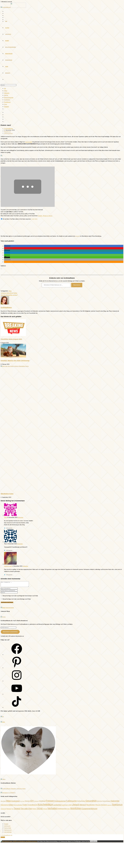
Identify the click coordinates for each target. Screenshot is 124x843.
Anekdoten (15, 801)
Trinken (34, 808)
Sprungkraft (3, 808)
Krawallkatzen (32, 805)
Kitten (11, 805)
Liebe (69, 805)
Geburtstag (81, 801)
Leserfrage (65, 805)
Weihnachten (62, 809)
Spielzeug (117, 804)
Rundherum (7, 102)
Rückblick (104, 805)
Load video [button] (34, 219)
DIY (32, 801)
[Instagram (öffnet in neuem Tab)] (5, 15)
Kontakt (6, 824)
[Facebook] (16, 654)
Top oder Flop (26, 808)
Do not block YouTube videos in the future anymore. (16, 219)
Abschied (3, 801)
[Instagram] (16, 681)
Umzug (45, 808)
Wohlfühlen (7, 99)
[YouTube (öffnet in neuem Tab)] (5, 17)
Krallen (25, 805)
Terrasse (8, 808)
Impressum (7, 826)
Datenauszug (7, 830)
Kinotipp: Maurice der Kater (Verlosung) (15, 360)
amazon (77, 236)
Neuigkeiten (90, 805)
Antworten (20, 517)
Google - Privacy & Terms (45, 215)
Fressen (50, 801)
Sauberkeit (109, 804)
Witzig (68, 808)
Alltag (5, 90)
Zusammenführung (89, 808)
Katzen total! (28, 142)
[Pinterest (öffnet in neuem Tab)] (5, 13)
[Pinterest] (16, 667)
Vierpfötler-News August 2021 (11, 339)
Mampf (6, 95)
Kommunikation (18, 805)
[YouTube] (16, 694)
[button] (7, 246)
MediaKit (6, 106)
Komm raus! (120, 129)
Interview (99, 801)
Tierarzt (17, 808)
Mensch (83, 805)
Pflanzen (98, 805)
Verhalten (52, 808)
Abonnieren (76, 285)
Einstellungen (93, 841)
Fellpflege (42, 801)
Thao (5, 517)
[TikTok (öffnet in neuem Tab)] (5, 121)
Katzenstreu (4, 805)
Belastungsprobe (8, 97)
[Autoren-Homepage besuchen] (5, 304)
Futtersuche (71, 801)
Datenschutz (7, 828)
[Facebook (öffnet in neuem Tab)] (5, 11)
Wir (5, 88)
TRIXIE (40, 808)
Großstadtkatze (8, 128)
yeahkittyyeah (8, 566)
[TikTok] (16, 707)
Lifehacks (6, 93)
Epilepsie (36, 801)
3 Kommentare (8, 133)
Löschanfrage (8, 832)
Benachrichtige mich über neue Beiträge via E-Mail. (17, 599)
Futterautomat (60, 801)
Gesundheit (90, 801)
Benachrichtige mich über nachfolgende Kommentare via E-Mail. (20, 595)
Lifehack (75, 805)
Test (12, 808)
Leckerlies (57, 805)
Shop (5, 104)
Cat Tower (22, 801)
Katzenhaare (106, 801)
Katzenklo (115, 801)
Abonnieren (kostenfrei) (10, 632)
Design (27, 801)
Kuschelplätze (45, 804)
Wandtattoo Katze (7, 494)
